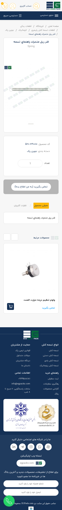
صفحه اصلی (53, 26)
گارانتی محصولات (51, 388)
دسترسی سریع (10, 15)
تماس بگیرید (48, 308)
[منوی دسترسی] (56, 15)
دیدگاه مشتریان (23, 360)
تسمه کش (54, 350)
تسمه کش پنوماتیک (49, 365)
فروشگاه (39, 26)
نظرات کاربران (20, 205)
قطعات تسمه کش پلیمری (43, 30)
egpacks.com (27, 463)
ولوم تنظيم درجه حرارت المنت (39, 300)
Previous (6, 237)
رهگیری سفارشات (51, 383)
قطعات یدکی (25, 26)
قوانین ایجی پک (22, 350)
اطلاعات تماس (22, 373)
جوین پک (9, 30)
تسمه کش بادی (51, 360)
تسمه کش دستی (51, 355)
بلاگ (57, 394)
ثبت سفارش (53, 378)
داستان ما (25, 365)
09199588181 (24, 378)
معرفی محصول (41, 205)
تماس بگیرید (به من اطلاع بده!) (31, 186)
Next (14, 237)
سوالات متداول (23, 355)
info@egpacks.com (21, 383)
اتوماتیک (22, 30)
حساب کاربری (26, 6)
